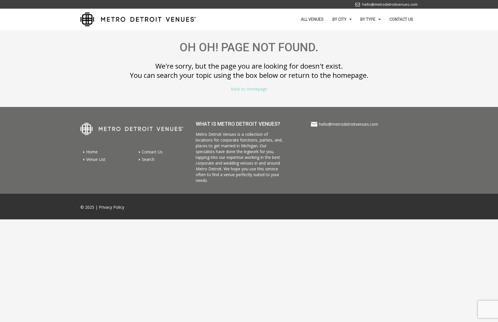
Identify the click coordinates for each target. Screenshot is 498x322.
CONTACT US (401, 19)
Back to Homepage (249, 89)
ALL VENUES (312, 19)
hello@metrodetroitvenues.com (348, 124)
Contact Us (152, 151)
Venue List (95, 159)
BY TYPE (368, 19)
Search (148, 159)
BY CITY (339, 19)
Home (92, 151)
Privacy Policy (111, 207)
